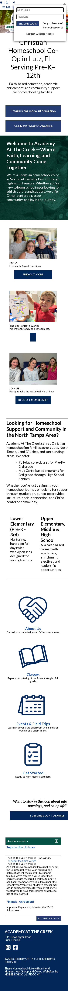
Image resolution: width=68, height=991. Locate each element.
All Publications (48, 918)
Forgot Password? (53, 27)
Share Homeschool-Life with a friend (27, 968)
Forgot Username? (53, 23)
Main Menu (13, 7)
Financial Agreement (20, 901)
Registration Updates (20, 847)
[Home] (1, 2)
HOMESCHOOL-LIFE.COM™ (23, 974)
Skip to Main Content (21, 964)
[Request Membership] (7, 2)
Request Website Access (40, 33)
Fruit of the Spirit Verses (22, 860)
